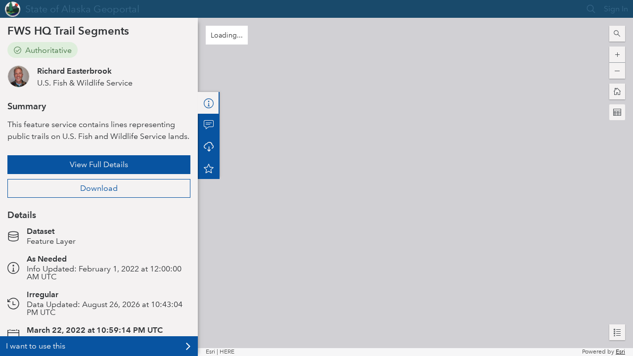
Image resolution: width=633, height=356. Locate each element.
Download (99, 188)
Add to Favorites (209, 168)
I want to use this (35, 346)
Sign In (616, 8)
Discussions (209, 124)
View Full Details (99, 164)
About (209, 103)
